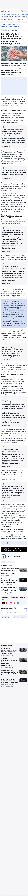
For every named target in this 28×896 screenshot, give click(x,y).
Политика (3, 14)
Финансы (13, 14)
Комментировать (21, 617)
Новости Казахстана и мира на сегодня (11, 24)
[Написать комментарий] (14, 612)
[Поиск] (22, 11)
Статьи (18, 14)
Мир (8, 14)
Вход (25, 608)
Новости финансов (14, 26)
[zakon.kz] (5, 11)
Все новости (4, 26)
